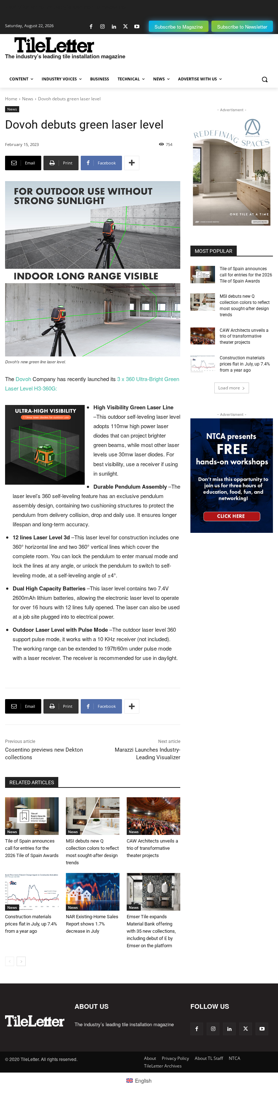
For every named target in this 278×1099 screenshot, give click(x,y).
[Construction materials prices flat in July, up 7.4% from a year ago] (32, 892)
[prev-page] (9, 961)
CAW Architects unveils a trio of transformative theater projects (152, 848)
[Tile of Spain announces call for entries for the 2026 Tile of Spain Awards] (32, 816)
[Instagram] (103, 27)
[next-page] (21, 961)
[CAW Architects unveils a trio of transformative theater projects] (153, 816)
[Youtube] (137, 27)
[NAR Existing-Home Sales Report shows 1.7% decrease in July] (92, 892)
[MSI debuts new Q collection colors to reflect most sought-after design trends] (92, 816)
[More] (131, 163)
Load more (229, 388)
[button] (264, 79)
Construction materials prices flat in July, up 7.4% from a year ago (31, 924)
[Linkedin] (114, 27)
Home (11, 99)
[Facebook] (91, 27)
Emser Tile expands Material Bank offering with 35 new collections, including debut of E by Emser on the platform (151, 931)
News (27, 99)
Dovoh (24, 379)
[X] (125, 27)
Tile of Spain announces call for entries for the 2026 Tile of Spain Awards (32, 848)
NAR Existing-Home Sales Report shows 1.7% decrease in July (92, 924)
